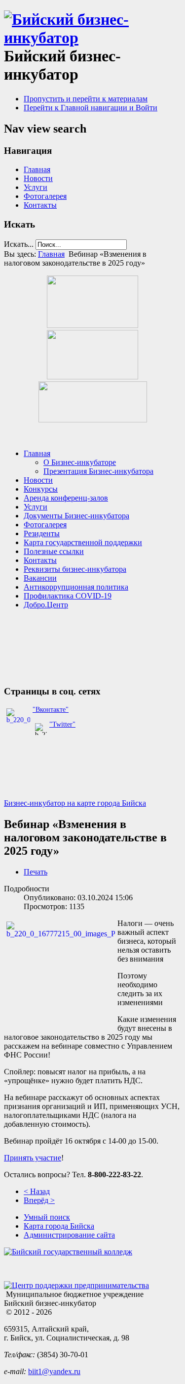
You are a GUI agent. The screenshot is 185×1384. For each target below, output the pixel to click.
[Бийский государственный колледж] (68, 1251)
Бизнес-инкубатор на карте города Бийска (75, 803)
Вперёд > (39, 1200)
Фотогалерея (45, 196)
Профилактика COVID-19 (67, 596)
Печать (35, 872)
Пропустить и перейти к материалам (86, 98)
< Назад (37, 1191)
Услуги (35, 187)
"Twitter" (62, 724)
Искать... (19, 244)
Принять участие (32, 1157)
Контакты (40, 205)
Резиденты (42, 533)
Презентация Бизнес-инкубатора (98, 471)
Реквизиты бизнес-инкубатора (75, 569)
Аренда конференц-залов (66, 498)
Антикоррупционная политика (76, 587)
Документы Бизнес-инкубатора (76, 515)
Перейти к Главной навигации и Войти (90, 107)
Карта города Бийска (59, 1226)
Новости (38, 178)
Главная (37, 169)
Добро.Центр (46, 604)
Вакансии (40, 578)
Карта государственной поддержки (83, 542)
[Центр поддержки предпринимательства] (76, 1285)
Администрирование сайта (69, 1235)
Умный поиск (47, 1217)
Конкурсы (41, 489)
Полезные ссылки (54, 551)
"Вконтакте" (51, 709)
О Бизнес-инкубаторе (79, 462)
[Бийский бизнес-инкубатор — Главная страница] (92, 37)
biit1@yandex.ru (54, 1371)
